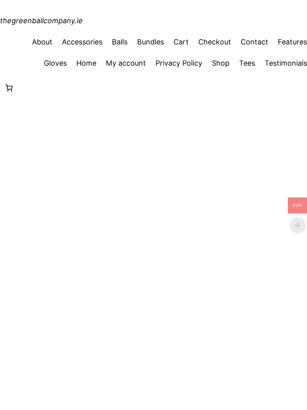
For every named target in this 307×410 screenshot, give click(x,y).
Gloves (55, 63)
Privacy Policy (178, 63)
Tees (247, 63)
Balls (120, 42)
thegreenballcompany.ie (41, 20)
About (42, 42)
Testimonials (286, 63)
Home (86, 63)
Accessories (82, 42)
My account (126, 63)
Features (292, 42)
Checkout (214, 42)
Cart (181, 42)
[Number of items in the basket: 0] (9, 88)
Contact (254, 42)
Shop (220, 63)
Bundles (150, 42)
